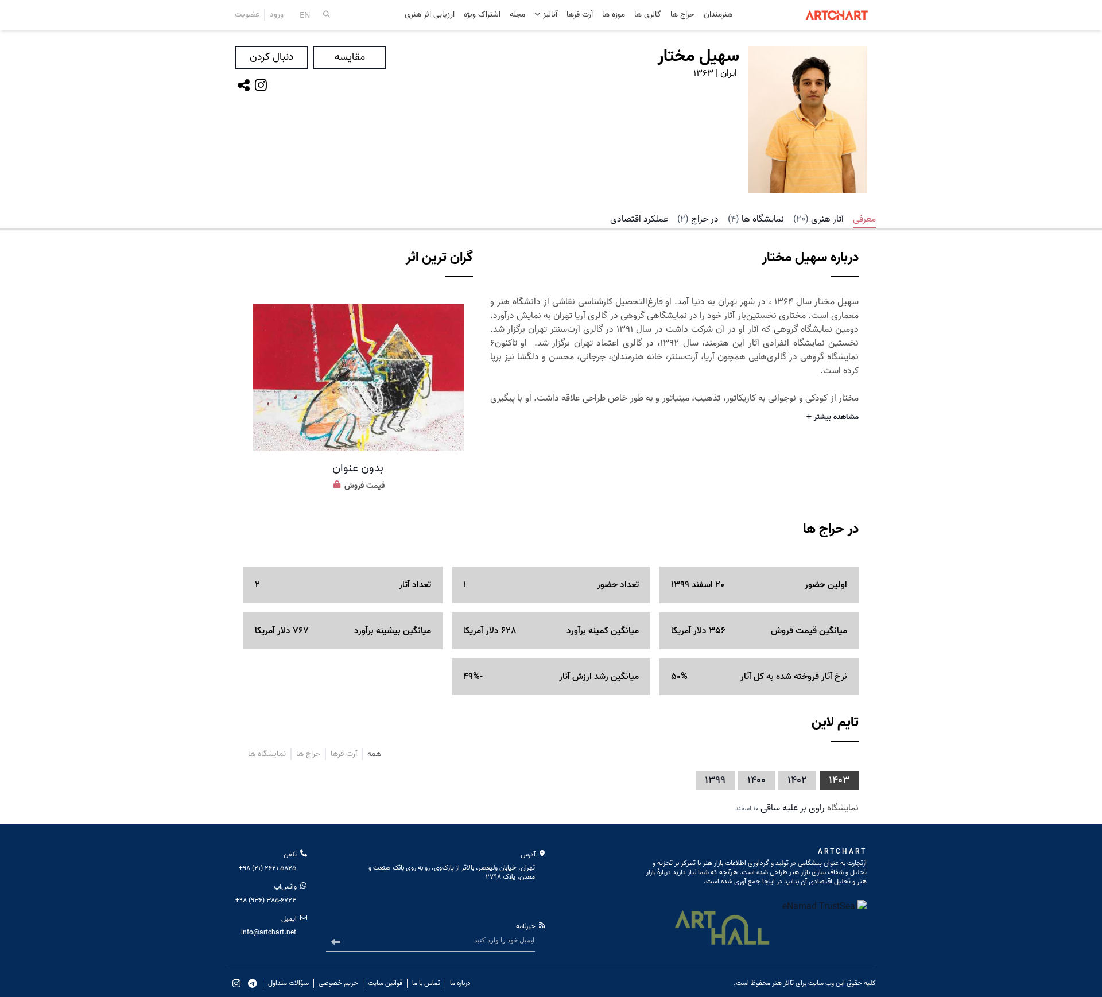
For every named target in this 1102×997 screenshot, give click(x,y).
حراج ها (682, 15)
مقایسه (350, 57)
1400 (756, 780)
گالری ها (647, 15)
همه (374, 754)
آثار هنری (818, 219)
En (305, 14)
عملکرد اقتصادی (639, 219)
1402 (797, 780)
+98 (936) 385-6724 (265, 900)
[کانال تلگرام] (252, 983)
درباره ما (460, 983)
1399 (715, 780)
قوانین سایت (385, 983)
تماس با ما (426, 983)
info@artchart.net (268, 932)
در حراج (698, 219)
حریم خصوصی (338, 983)
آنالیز (549, 14)
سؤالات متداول (288, 983)
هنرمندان (718, 15)
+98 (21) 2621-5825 (267, 868)
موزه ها (613, 15)
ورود (277, 15)
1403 (839, 780)
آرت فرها (579, 15)
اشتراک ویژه (482, 15)
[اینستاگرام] (260, 85)
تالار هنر (783, 982)
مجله (517, 15)
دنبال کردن (271, 57)
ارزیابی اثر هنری (430, 15)
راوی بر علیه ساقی (792, 808)
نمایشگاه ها (756, 219)
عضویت (247, 15)
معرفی (864, 219)
